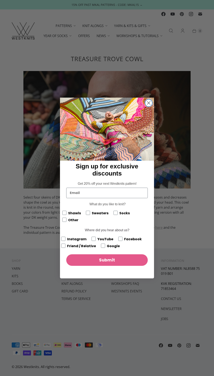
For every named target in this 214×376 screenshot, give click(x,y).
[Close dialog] (148, 103)
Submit (107, 260)
